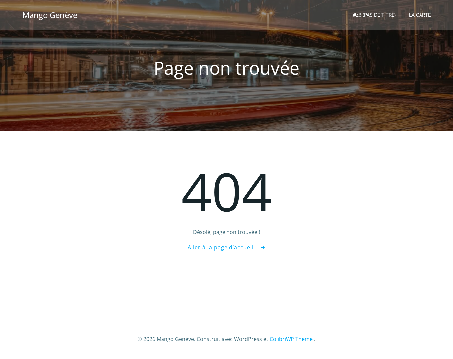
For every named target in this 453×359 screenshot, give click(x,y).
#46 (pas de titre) (374, 15)
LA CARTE (420, 15)
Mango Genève (49, 14)
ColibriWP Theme (291, 339)
